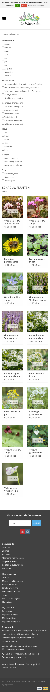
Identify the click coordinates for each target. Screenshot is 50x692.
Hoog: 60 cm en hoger (13, 165)
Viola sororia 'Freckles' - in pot (12, 489)
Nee (23, 6)
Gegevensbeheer (9, 561)
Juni (5, 62)
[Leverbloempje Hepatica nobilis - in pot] (12, 283)
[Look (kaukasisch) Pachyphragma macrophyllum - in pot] (12, 359)
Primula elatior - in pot (37, 375)
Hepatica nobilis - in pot (12, 298)
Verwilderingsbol (11, 174)
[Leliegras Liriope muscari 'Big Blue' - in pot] (37, 283)
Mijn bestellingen (9, 618)
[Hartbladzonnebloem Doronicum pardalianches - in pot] (12, 245)
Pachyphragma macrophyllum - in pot (12, 375)
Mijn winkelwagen (10, 614)
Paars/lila (8, 146)
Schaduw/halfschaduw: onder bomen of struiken (23, 84)
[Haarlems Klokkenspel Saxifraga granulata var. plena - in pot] (37, 398)
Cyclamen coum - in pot (37, 222)
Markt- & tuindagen (11, 598)
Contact (5, 577)
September (8, 72)
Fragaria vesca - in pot (37, 260)
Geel (6, 143)
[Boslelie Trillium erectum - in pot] (12, 436)
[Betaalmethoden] (39, 688)
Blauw (6, 136)
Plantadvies (7, 602)
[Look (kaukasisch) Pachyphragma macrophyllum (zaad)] (37, 321)
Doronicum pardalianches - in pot (11, 260)
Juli (5, 65)
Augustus (8, 69)
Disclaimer (7, 568)
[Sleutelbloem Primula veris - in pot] (12, 398)
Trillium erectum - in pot (12, 451)
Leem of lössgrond (11, 113)
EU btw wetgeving (10, 588)
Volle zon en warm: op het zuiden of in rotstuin (22, 91)
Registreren (7, 611)
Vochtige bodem (11, 94)
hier (14, 667)
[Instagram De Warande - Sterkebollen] (27, 531)
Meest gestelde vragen (12, 581)
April (6, 55)
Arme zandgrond (11, 110)
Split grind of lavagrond (13, 124)
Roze (6, 150)
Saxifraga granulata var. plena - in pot (36, 413)
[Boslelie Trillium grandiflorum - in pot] (37, 436)
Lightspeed (8, 685)
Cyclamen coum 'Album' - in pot (12, 222)
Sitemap (5, 550)
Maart (6, 51)
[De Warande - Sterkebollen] (29, 18)
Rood (6, 139)
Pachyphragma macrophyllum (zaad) (36, 336)
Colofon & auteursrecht (12, 565)
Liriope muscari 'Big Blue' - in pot (37, 298)
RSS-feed (6, 554)
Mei (5, 58)
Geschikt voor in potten (13, 98)
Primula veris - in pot (12, 413)
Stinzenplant (9, 177)
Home (4, 191)
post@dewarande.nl (15, 649)
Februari (7, 48)
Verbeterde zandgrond (13, 106)
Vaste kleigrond (10, 117)
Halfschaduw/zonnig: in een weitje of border (21, 87)
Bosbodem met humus (13, 120)
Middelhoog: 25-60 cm (13, 162)
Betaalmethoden (9, 584)
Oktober (7, 76)
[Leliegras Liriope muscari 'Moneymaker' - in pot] (12, 321)
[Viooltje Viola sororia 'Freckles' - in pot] (12, 474)
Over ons (6, 547)
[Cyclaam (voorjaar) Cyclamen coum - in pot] (37, 207)
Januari (7, 44)
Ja (17, 6)
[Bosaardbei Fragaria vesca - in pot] (37, 245)
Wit (5, 132)
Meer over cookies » (36, 6)
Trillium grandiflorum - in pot (36, 451)
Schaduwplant (9, 180)
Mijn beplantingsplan (11, 621)
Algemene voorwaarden (13, 558)
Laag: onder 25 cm (11, 158)
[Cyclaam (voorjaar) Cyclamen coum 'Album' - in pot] (12, 207)
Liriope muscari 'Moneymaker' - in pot (11, 336)
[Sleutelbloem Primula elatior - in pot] (37, 359)
